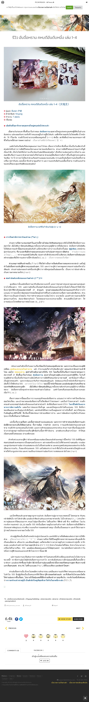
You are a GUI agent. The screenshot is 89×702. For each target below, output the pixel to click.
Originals (12, 676)
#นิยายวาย (55, 599)
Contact (5, 679)
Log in (45, 661)
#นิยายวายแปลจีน (45, 599)
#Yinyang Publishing (32, 599)
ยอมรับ (69, 7)
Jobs (11, 679)
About (39, 676)
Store (15, 2)
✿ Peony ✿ (50, 2)
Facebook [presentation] (38, 650)
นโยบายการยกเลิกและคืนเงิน (78, 683)
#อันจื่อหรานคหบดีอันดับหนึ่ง (15, 599)
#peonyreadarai (10, 601)
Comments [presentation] (13, 650)
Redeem (32, 676)
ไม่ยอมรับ (78, 7)
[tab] (13, 650)
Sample (25, 676)
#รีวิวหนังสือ (76, 599)
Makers (7, 2)
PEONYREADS (40, 2)
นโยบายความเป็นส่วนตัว (45, 7)
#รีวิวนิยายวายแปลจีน (65, 599)
